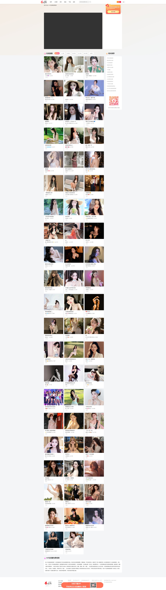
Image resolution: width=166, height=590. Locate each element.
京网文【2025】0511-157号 (97, 580)
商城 (65, 2)
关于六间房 (60, 580)
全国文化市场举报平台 (85, 583)
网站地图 (60, 584)
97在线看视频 (109, 62)
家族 (74, 2)
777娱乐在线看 (110, 83)
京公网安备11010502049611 (97, 582)
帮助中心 (60, 586)
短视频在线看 (109, 65)
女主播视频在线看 (110, 76)
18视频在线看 (109, 72)
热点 (47, 5)
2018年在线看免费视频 (111, 88)
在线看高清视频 (110, 74)
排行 (61, 2)
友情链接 (60, 582)
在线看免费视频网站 (111, 86)
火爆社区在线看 (110, 67)
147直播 (108, 69)
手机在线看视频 (110, 58)
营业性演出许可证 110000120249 (110, 580)
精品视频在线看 (110, 60)
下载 (70, 2)
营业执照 (69, 580)
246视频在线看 (110, 79)
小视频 (55, 2)
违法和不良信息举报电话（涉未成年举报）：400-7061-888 (78, 585)
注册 (123, 2)
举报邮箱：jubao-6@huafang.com (98, 583)
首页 (51, 2)
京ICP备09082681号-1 (85, 580)
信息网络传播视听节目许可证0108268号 (75, 582)
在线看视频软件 (110, 81)
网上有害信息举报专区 (108, 582)
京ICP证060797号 (76, 580)
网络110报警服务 (71, 583)
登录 (119, 2)
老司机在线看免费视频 (111, 90)
